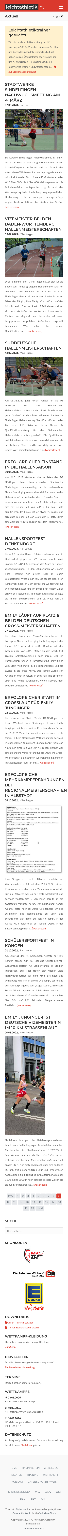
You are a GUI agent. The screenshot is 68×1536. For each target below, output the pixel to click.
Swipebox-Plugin (47, 1513)
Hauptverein (31, 1467)
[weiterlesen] (12, 206)
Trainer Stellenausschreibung (23, 1327)
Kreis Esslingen (19, 1491)
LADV (48, 1491)
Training (32, 1474)
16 (46, 1202)
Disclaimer (26, 1445)
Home (13, 1467)
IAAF (43, 1498)
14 (33, 1202)
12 (20, 1202)
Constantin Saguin (22, 1513)
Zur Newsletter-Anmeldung (20, 1367)
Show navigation (61, 7)
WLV (37, 1491)
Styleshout (21, 1509)
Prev (10, 1196)
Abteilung (51, 1467)
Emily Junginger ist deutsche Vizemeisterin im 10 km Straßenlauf (33, 1022)
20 (32, 1208)
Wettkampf (51, 1474)
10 (8, 1202)
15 (40, 1202)
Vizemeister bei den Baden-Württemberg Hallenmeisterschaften (33, 224)
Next (40, 1208)
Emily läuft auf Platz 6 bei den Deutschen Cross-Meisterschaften (33, 620)
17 (53, 1202)
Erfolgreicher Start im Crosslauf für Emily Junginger (33, 702)
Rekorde (16, 1474)
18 (59, 1202)
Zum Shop (10, 1346)
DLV (33, 1498)
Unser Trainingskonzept (20, 1322)
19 (26, 1208)
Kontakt (17, 1481)
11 (14, 1202)
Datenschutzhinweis (42, 1481)
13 (27, 1202)
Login (57, 16)
